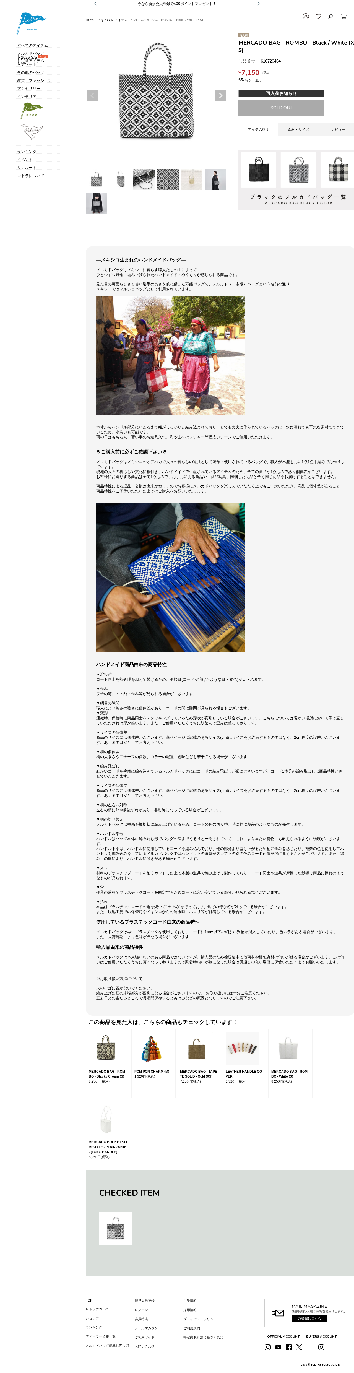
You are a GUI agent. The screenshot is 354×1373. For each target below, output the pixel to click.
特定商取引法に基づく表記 (203, 1337)
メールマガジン (146, 1328)
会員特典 (141, 1319)
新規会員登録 (145, 1301)
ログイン (141, 1310)
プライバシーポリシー (200, 1319)
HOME (91, 20)
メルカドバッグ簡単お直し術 (107, 1346)
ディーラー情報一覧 (101, 1336)
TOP (89, 1300)
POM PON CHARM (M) (151, 1071)
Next (220, 95)
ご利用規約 (191, 1328)
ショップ (92, 1318)
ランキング (94, 1327)
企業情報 (190, 1301)
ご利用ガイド (145, 1337)
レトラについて (97, 1309)
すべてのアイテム (114, 20)
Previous (92, 95)
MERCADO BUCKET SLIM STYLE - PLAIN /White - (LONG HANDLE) (108, 1147)
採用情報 (190, 1310)
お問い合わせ (145, 1346)
